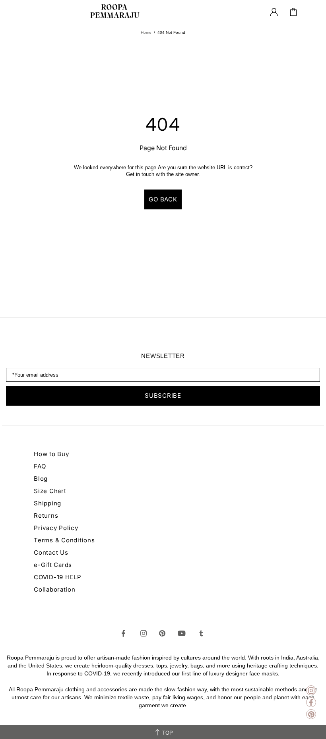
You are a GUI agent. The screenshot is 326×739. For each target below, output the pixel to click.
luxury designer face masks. (244, 673)
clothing (75, 689)
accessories (112, 689)
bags (196, 665)
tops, (162, 665)
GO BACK (163, 199)
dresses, (144, 665)
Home (146, 32)
